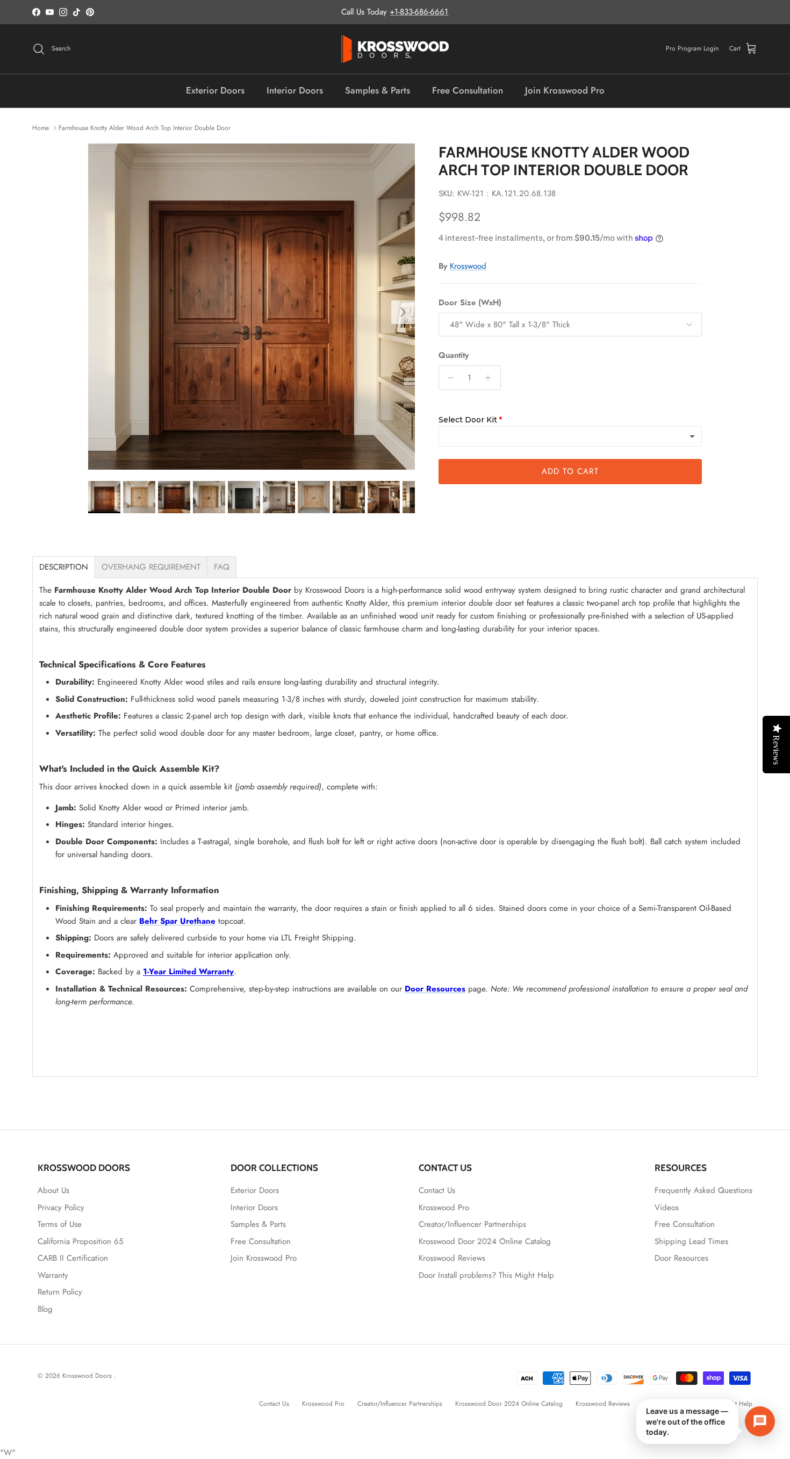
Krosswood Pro (444, 1207)
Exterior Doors (215, 90)
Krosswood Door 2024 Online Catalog (485, 1241)
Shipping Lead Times (691, 1241)
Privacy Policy (61, 1207)
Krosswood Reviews (452, 1258)
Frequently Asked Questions (703, 1190)
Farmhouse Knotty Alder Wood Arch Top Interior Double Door (145, 128)
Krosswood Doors (88, 1376)
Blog (45, 1309)
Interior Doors (295, 90)
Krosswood (468, 266)
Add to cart (570, 471)
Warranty (53, 1275)
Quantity (454, 355)
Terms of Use (60, 1224)
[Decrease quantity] (448, 378)
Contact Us (437, 1190)
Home (40, 128)
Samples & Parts (377, 90)
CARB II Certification (73, 1258)
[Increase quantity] (491, 378)
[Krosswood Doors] (395, 49)
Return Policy (60, 1292)
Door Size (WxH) (470, 302)
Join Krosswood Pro (565, 90)
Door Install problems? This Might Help (486, 1275)
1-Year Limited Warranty (188, 972)
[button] (705, 1421)
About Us (53, 1190)
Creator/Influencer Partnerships (472, 1224)
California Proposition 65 (80, 1241)
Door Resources (435, 989)
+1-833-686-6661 (419, 12)
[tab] (63, 567)
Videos (667, 1207)
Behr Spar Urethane (177, 921)
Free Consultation (467, 90)
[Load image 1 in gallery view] (251, 306)
